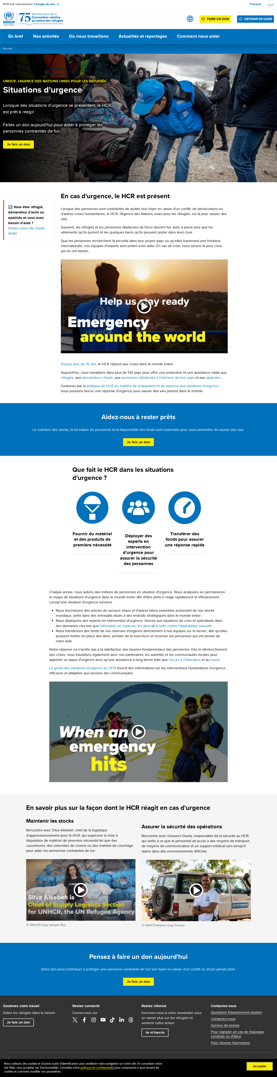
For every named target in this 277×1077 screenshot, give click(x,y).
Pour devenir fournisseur (230, 1043)
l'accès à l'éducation (185, 659)
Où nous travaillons (88, 36)
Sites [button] (190, 18)
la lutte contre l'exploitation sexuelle (184, 625)
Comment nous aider (198, 36)
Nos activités (46, 36)
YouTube (103, 1019)
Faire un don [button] (218, 19)
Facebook (84, 1019)
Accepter (259, 1066)
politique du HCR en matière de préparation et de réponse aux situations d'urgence (152, 385)
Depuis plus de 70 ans (78, 363)
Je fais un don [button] (18, 144)
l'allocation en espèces (118, 625)
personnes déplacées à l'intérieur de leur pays (157, 377)
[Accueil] (31, 18)
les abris (143, 625)
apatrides (213, 377)
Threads (131, 1019)
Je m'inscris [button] (155, 1032)
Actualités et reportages (143, 36)
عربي (270, 4)
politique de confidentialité (97, 1067)
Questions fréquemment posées (236, 1012)
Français (255, 4)
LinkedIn (121, 1019)
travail (215, 659)
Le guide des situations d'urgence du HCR (82, 667)
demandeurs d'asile (97, 377)
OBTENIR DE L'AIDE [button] (258, 19)
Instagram (93, 1019)
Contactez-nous (223, 1019)
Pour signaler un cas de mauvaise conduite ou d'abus (237, 1034)
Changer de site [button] (44, 4)
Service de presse (225, 1025)
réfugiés (67, 377)
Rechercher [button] (177, 18)
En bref (15, 36)
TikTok (112, 1019)
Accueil (7, 48)
